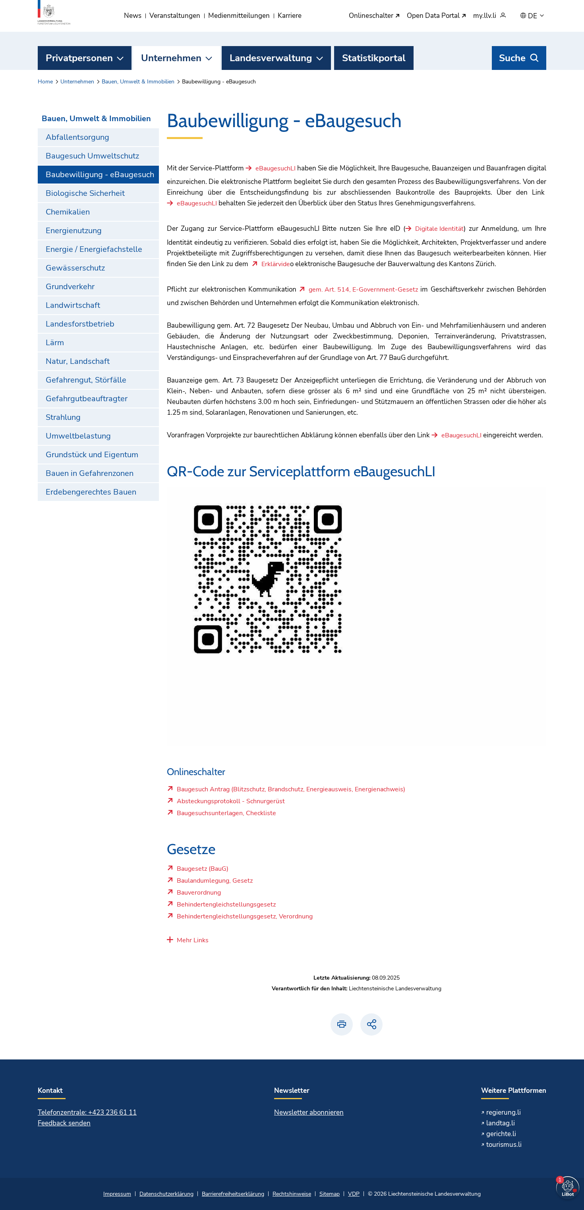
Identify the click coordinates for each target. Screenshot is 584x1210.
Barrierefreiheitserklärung (233, 1194)
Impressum (117, 1194)
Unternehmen (171, 58)
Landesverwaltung (271, 58)
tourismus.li (504, 1144)
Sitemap (329, 1194)
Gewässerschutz (75, 268)
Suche (512, 58)
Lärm (55, 342)
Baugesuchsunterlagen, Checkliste (226, 815)
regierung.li (503, 1112)
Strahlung (63, 417)
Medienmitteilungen (239, 15)
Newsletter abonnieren (309, 1112)
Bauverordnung (198, 895)
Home (45, 81)
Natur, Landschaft (78, 361)
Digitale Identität (439, 229)
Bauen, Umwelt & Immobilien (138, 81)
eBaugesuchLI (275, 169)
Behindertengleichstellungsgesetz (226, 906)
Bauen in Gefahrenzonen (89, 473)
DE (533, 16)
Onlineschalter (372, 16)
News (132, 15)
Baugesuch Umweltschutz (92, 156)
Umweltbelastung (78, 436)
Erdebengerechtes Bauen (91, 492)
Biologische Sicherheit (85, 193)
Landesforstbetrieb (80, 324)
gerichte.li (501, 1133)
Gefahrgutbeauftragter (87, 398)
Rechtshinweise (292, 1194)
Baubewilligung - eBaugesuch (100, 174)
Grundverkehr (70, 286)
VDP (354, 1194)
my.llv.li (484, 16)
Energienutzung (74, 230)
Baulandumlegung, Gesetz (214, 883)
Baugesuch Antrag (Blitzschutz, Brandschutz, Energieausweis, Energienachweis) (290, 791)
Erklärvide (275, 265)
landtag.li (500, 1123)
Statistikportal (374, 58)
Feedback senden (64, 1123)
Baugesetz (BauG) (202, 871)
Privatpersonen (79, 58)
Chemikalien (68, 212)
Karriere (290, 15)
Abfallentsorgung (77, 137)
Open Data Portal (434, 16)
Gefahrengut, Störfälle (86, 380)
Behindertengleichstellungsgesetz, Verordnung (244, 918)
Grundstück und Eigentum (92, 454)
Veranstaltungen (174, 15)
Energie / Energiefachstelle (94, 249)
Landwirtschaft (73, 305)
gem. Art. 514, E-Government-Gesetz (363, 290)
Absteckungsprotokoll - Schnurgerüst (230, 803)
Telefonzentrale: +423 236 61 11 (87, 1112)
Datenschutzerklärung (166, 1194)
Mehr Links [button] (193, 940)
